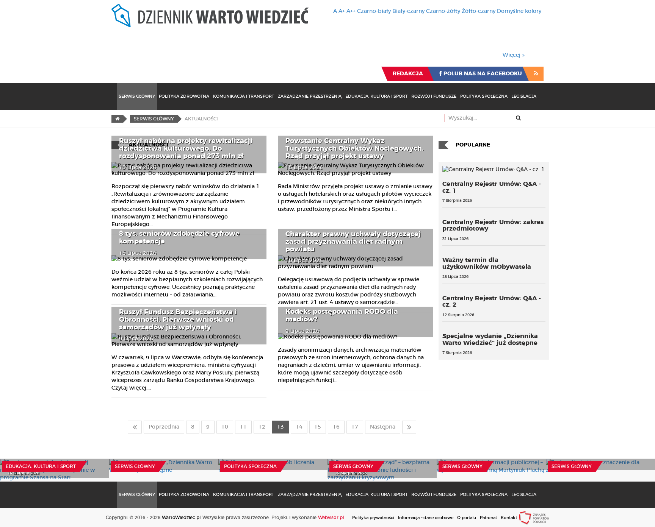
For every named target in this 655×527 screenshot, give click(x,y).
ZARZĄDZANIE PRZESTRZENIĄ (310, 96)
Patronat (488, 518)
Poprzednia (164, 427)
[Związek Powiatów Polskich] (534, 517)
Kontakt (509, 518)
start (135, 427)
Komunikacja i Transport (243, 96)
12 (262, 427)
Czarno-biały (374, 11)
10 (224, 427)
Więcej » (514, 55)
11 (243, 427)
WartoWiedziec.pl (181, 517)
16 (336, 427)
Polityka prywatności (373, 518)
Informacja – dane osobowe (425, 518)
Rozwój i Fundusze (433, 96)
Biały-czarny (408, 11)
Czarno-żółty (443, 11)
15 (317, 427)
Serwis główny (135, 466)
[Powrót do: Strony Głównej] (117, 119)
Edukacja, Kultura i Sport (376, 96)
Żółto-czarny (478, 11)
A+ (341, 11)
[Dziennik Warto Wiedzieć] (210, 15)
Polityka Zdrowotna (184, 96)
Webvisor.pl (331, 517)
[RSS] (536, 74)
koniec (409, 427)
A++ (351, 11)
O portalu (466, 518)
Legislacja (523, 96)
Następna (382, 427)
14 (299, 427)
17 (354, 427)
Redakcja (408, 73)
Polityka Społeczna (484, 96)
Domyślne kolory (519, 11)
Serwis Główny (137, 96)
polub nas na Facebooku (482, 73)
